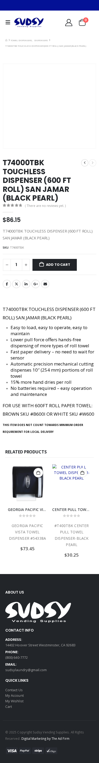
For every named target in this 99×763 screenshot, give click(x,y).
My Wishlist (14, 701)
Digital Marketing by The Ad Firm (45, 738)
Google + (35, 284)
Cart (8, 706)
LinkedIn (26, 284)
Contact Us (14, 690)
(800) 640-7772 (16, 657)
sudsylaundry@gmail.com (26, 669)
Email (45, 284)
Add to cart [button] (38, 472)
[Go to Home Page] (6, 40)
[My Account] (68, 22)
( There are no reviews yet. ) (45, 205)
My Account (14, 695)
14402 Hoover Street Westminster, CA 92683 (40, 645)
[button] (9, 22)
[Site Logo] (29, 22)
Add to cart (58, 264)
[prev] (84, 163)
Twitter (16, 284)
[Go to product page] (27, 483)
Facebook (7, 284)
